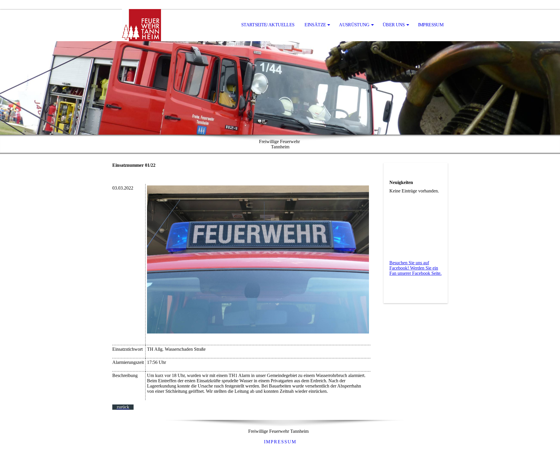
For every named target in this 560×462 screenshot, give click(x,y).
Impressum (430, 24)
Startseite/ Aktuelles (268, 24)
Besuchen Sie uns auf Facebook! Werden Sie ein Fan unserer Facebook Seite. (415, 268)
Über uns (394, 24)
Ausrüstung (354, 24)
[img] (141, 25)
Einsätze (315, 24)
